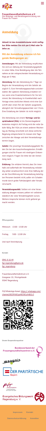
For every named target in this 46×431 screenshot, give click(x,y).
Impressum (18, 412)
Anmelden (34, 418)
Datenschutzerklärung (16, 418)
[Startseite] (7, 6)
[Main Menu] (42, 3)
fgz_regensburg (8, 266)
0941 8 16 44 (7, 259)
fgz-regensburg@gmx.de (12, 263)
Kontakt (29, 412)
